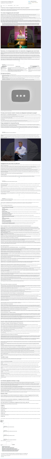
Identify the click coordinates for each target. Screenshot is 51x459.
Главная (1, 5)
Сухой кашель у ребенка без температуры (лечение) (9, 435)
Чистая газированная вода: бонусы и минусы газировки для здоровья (9, 181)
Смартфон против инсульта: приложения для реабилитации (9, 439)
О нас (6, 5)
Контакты (17, 5)
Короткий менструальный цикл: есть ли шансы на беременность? (9, 132)
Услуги (4, 5)
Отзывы (14, 5)
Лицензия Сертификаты (10, 5)
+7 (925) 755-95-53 (33, 1)
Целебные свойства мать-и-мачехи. (6, 446)
